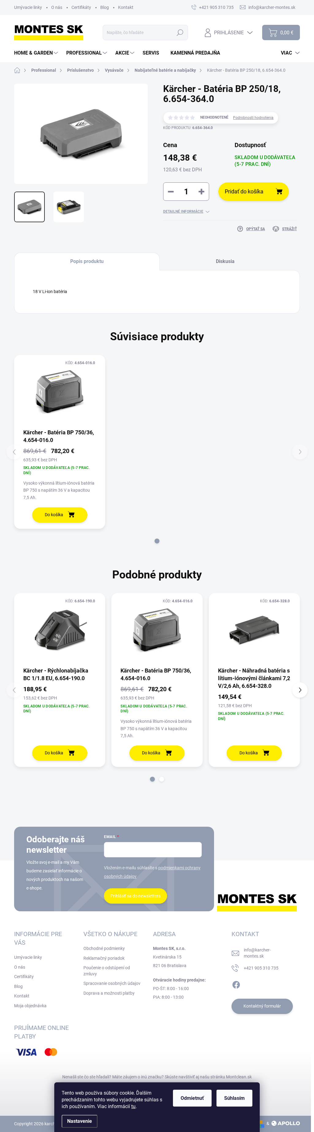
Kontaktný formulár (262, 1006)
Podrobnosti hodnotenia (253, 118)
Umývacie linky (28, 7)
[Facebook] (236, 983)
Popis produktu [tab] (87, 261)
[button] (157, 541)
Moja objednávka (30, 1005)
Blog (104, 7)
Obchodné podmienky (104, 948)
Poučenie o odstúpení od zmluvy (106, 970)
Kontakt (125, 7)
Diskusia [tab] (225, 261)
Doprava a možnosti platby (109, 993)
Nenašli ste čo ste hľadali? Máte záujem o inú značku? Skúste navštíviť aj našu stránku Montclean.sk (157, 1076)
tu (133, 1106)
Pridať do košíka (244, 191)
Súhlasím (234, 1098)
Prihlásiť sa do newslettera (135, 896)
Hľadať (180, 32)
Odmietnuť (192, 1098)
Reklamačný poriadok (103, 958)
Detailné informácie (183, 211)
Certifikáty (81, 7)
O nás (56, 7)
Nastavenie (79, 1121)
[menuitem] (36, 53)
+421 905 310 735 (261, 968)
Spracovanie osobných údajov (111, 983)
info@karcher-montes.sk (257, 953)
